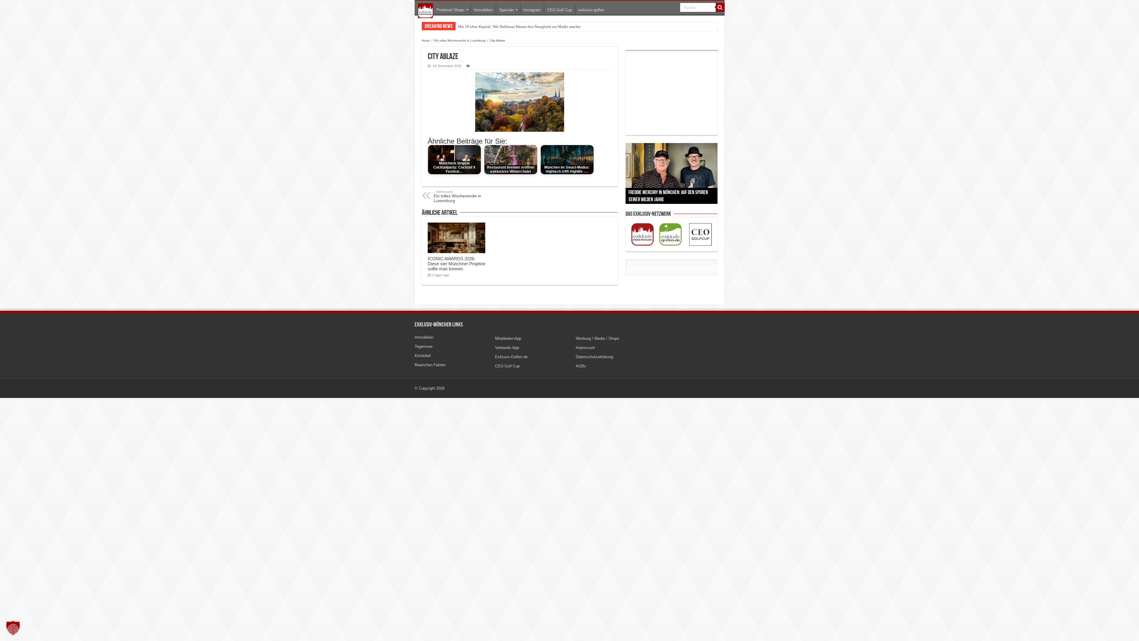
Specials (506, 10)
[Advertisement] (672, 93)
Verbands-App (507, 347)
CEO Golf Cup (559, 10)
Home (426, 40)
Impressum (585, 347)
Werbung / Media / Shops (597, 338)
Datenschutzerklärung (594, 357)
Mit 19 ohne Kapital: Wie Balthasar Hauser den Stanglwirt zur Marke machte (519, 26)
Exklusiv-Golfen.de (511, 357)
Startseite (425, 10)
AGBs (581, 366)
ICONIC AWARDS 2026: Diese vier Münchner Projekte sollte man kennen (456, 263)
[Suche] (720, 7)
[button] (13, 628)
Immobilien (483, 10)
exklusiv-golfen (591, 10)
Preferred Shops (450, 10)
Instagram (532, 10)
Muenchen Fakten (430, 365)
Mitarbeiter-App (508, 338)
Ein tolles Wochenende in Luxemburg (460, 40)
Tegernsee (423, 346)
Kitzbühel (423, 355)
